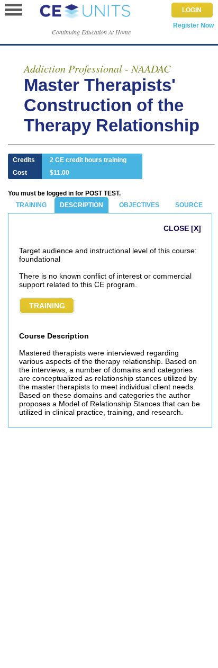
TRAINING (31, 205)
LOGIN (192, 10)
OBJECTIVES (139, 205)
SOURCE (189, 205)
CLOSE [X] (182, 228)
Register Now (193, 25)
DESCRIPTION (81, 205)
